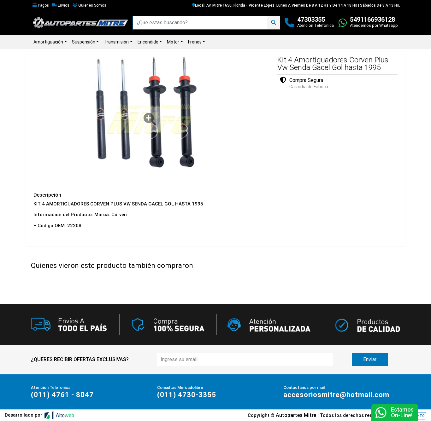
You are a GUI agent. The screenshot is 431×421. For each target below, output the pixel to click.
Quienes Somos (91, 5)
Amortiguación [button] (48, 41)
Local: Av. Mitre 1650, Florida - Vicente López (235, 5)
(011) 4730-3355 (186, 395)
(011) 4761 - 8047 (62, 395)
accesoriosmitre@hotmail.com (336, 395)
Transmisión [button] (116, 41)
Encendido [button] (148, 41)
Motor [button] (173, 41)
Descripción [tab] (47, 195)
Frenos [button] (195, 41)
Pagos (43, 5)
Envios (63, 5)
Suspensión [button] (83, 41)
